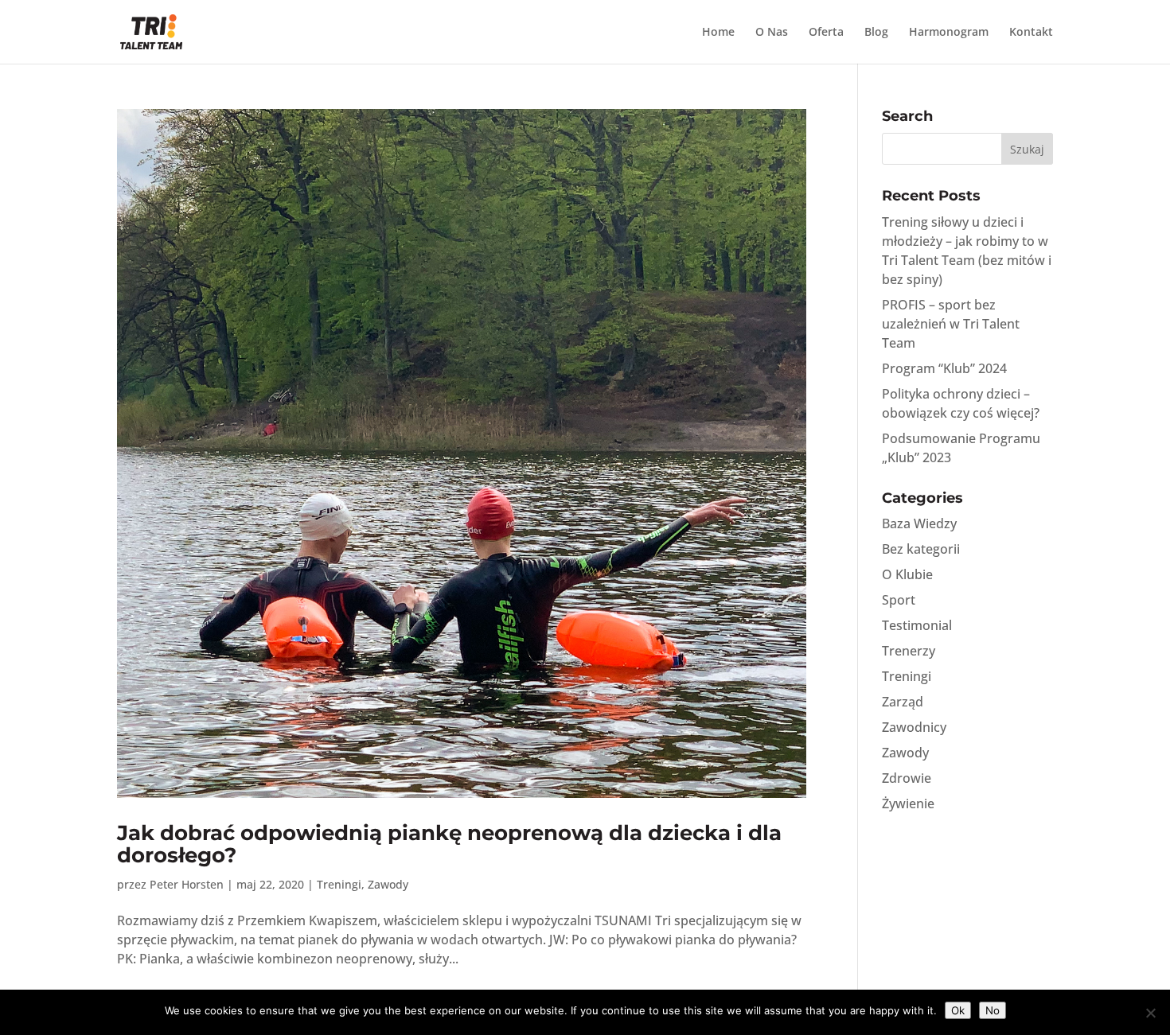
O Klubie (907, 574)
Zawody (388, 884)
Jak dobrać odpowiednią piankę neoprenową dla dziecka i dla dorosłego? (449, 844)
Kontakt (1031, 32)
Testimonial (917, 625)
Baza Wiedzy (919, 523)
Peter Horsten (187, 884)
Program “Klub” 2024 (944, 368)
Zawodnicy (914, 727)
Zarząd (902, 701)
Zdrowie (906, 778)
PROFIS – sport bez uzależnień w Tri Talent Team (951, 324)
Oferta (826, 32)
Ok (958, 1010)
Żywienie (908, 803)
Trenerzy (908, 651)
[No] (1150, 1013)
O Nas (771, 32)
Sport (898, 600)
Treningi (339, 884)
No (992, 1010)
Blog (876, 32)
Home (718, 32)
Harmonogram (949, 32)
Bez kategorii (921, 549)
